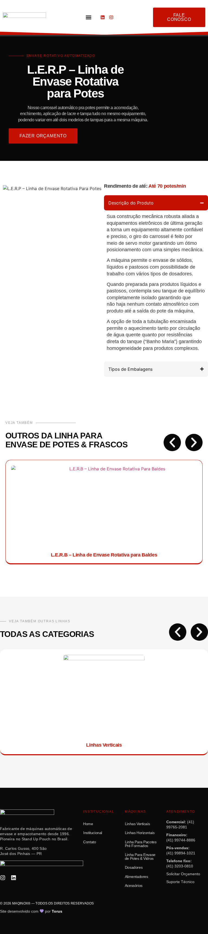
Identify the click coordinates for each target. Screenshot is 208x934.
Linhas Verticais (104, 745)
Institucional (92, 833)
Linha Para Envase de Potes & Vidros (140, 857)
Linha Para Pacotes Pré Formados (141, 844)
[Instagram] (111, 17)
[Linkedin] (102, 17)
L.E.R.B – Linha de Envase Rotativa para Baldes (104, 555)
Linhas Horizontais (140, 833)
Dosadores (133, 867)
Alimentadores (136, 877)
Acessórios (133, 886)
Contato (89, 842)
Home (88, 824)
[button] (88, 17)
